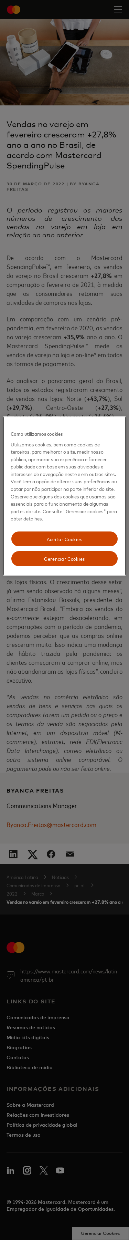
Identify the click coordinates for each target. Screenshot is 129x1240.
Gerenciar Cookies (64, 558)
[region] (64, 496)
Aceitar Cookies (65, 539)
